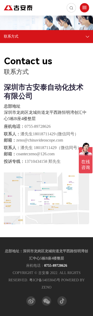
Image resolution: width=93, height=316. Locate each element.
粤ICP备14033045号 (44, 280)
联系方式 (11, 36)
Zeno (46, 287)
